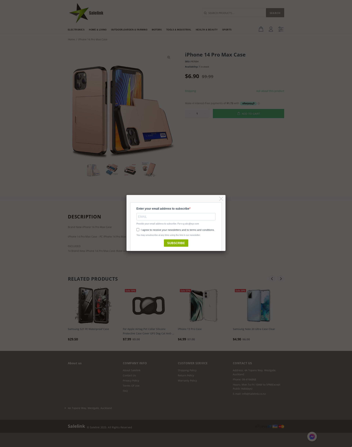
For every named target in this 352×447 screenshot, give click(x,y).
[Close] (221, 199)
